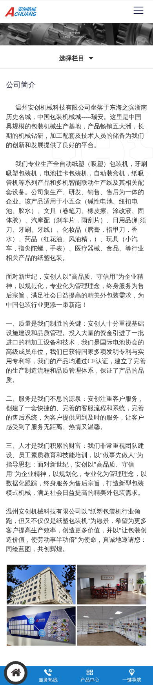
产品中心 (89, 680)
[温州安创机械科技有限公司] (22, 16)
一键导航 (131, 680)
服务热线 (48, 680)
